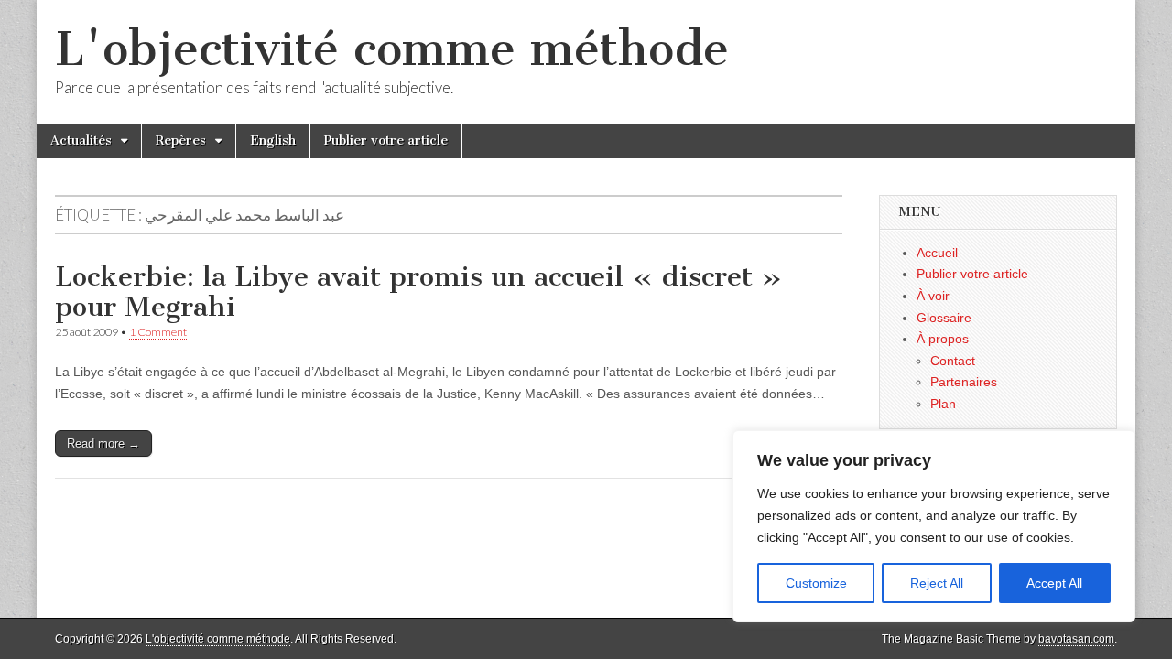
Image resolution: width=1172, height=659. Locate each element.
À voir (933, 295)
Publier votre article (386, 140)
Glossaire (944, 317)
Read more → (103, 443)
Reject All (936, 583)
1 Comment (158, 332)
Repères (181, 140)
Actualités (81, 140)
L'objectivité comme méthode (392, 49)
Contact (952, 360)
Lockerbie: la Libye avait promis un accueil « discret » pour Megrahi (418, 292)
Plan (943, 403)
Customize (816, 583)
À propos (943, 338)
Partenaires (963, 381)
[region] (933, 526)
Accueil (937, 252)
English (273, 140)
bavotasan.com (1076, 638)
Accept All (1054, 583)
